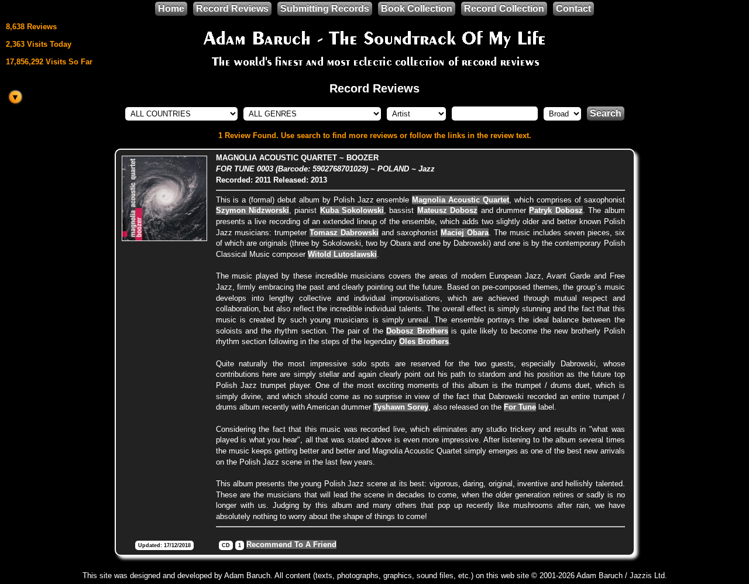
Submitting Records (324, 8)
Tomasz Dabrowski (344, 232)
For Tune (520, 407)
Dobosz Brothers (417, 331)
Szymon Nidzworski (252, 210)
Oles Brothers (424, 341)
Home (171, 8)
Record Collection (504, 8)
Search (605, 113)
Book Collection (416, 8)
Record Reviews (232, 8)
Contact (573, 8)
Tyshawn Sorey (400, 407)
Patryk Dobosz (555, 210)
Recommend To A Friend (291, 544)
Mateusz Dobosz (447, 210)
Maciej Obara (465, 232)
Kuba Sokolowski (352, 210)
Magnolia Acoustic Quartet (460, 199)
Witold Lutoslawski (342, 254)
